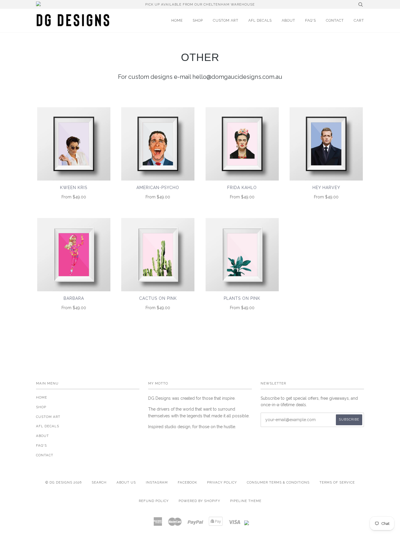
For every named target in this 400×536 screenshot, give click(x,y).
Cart (359, 20)
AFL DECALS (260, 20)
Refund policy (154, 501)
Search (99, 482)
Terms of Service (337, 482)
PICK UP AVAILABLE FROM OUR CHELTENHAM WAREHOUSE (200, 4)
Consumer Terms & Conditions (278, 482)
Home (177, 20)
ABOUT (288, 20)
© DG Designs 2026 (63, 482)
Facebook (187, 482)
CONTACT (335, 20)
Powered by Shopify (199, 501)
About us (126, 482)
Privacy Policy (222, 482)
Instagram (157, 482)
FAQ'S (310, 20)
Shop (198, 20)
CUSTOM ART (225, 20)
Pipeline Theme (245, 501)
